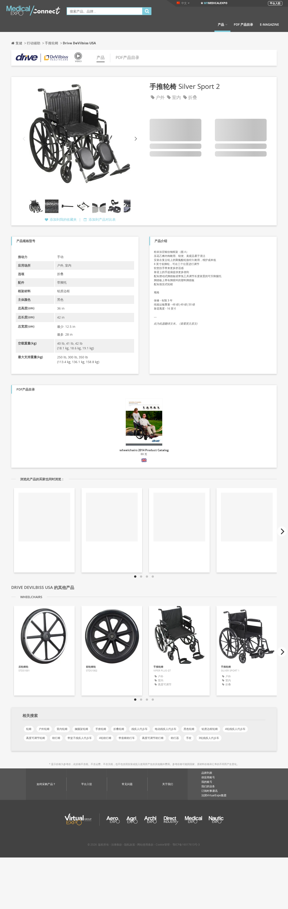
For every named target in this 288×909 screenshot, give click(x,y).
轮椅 (29, 729)
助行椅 (56, 738)
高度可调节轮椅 (35, 738)
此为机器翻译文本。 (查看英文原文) (176, 323)
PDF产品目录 (127, 57)
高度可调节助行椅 (153, 738)
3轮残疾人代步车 (209, 738)
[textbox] (105, 11)
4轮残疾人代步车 (235, 729)
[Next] (135, 139)
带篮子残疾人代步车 (80, 738)
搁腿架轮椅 (81, 729)
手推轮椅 (100, 729)
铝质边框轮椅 (210, 729)
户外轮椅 (44, 729)
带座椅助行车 (127, 738)
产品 (221, 24)
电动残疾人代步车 (165, 729)
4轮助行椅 (105, 738)
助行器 (175, 738)
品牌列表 (206, 773)
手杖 (188, 738)
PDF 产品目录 (243, 24)
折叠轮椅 (118, 729)
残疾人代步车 (139, 729)
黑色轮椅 (189, 729)
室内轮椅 (62, 729)
